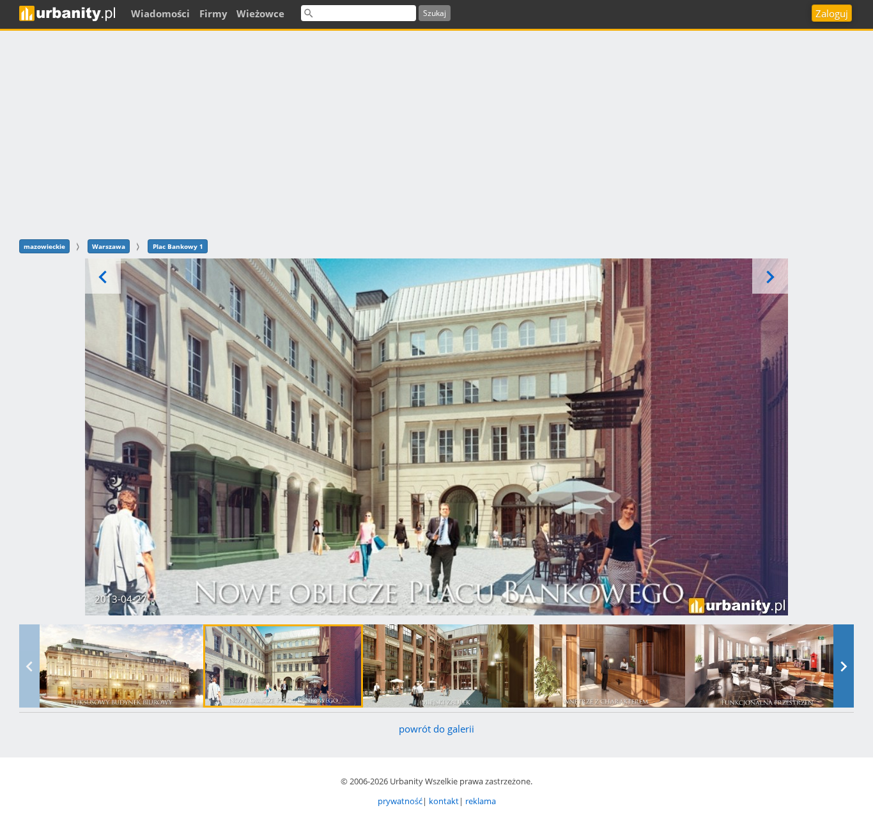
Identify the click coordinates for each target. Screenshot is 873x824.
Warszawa (108, 246)
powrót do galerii (436, 728)
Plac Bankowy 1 (178, 246)
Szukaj (434, 13)
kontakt (444, 801)
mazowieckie (44, 246)
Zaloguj (831, 13)
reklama (480, 801)
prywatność (400, 801)
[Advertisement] (436, 133)
